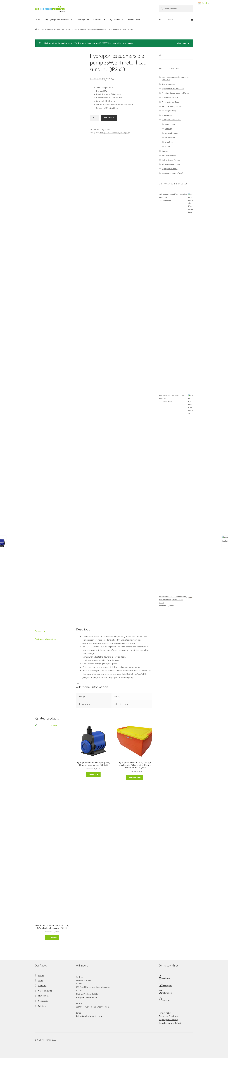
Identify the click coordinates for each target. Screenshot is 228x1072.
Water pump (71, 29)
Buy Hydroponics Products (57, 19)
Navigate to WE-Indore (86, 997)
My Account (115, 19)
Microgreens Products (171, 164)
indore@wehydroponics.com (89, 1016)
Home (37, 19)
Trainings (81, 19)
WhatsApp (167, 992)
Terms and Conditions (169, 1016)
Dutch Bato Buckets (170, 97)
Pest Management (169, 155)
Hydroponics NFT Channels (173, 88)
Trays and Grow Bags (170, 102)
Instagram (167, 985)
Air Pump (168, 128)
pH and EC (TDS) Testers (172, 106)
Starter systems (168, 84)
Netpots (165, 151)
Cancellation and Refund (170, 1023)
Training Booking (169, 111)
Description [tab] (40, 631)
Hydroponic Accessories (54, 29)
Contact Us (43, 1001)
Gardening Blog (45, 990)
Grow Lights (167, 115)
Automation (170, 137)
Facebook (165, 978)
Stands (168, 146)
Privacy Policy (165, 1012)
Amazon (166, 1000)
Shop (40, 980)
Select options (135, 777)
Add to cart (109, 117)
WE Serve (42, 1006)
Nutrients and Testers (171, 160)
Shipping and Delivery (168, 1019)
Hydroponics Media (169, 168)
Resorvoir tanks (171, 133)
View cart (181, 43)
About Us (97, 19)
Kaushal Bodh (134, 19)
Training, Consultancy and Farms (175, 93)
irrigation (169, 142)
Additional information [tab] (45, 639)
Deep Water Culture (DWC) (172, 173)
